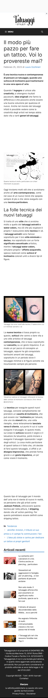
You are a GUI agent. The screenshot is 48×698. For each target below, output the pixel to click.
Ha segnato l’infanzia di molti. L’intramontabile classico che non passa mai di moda (27, 624)
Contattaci (24, 678)
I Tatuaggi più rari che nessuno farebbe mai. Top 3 (28, 638)
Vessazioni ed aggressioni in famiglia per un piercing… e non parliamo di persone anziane (28, 575)
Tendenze (12, 526)
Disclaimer (31, 693)
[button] (42, 32)
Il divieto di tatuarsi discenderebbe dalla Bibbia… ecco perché (27, 610)
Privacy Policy (18, 693)
